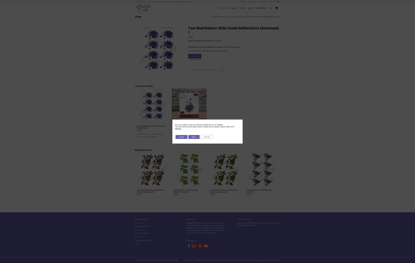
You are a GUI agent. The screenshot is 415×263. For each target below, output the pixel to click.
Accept (181, 137)
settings (178, 129)
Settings (207, 137)
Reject (194, 137)
